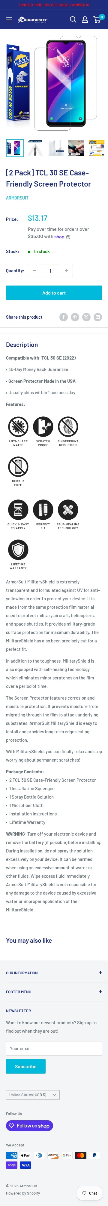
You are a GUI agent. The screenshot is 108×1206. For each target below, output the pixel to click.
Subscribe (26, 1066)
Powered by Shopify (23, 1193)
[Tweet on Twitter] (86, 316)
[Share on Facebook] (63, 316)
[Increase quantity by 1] (66, 270)
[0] (97, 19)
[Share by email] (98, 316)
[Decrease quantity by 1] (34, 270)
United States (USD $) (27, 1094)
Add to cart (54, 292)
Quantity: (15, 270)
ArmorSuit (17, 197)
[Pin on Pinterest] (75, 316)
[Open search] (73, 19)
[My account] (85, 19)
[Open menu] (9, 19)
